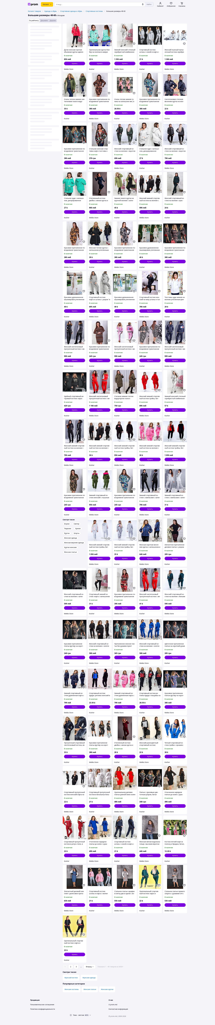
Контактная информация (118, 1009)
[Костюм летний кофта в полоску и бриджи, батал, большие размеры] (175, 827)
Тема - (78, 1015)
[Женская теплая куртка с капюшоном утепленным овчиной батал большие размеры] (100, 233)
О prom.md (113, 1004)
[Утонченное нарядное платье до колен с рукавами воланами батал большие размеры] (175, 778)
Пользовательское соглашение (42, 1004)
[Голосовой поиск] (143, 4)
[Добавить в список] (84, 44)
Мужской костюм (71, 978)
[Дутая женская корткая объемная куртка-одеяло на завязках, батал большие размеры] (74, 35)
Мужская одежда (89, 978)
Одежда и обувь (50, 11)
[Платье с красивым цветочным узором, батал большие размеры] (150, 778)
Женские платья (90, 989)
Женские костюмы (71, 989)
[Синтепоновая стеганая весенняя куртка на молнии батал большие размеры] (175, 85)
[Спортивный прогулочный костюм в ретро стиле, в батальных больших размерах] (74, 827)
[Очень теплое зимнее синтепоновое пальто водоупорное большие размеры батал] (74, 85)
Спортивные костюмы (94, 11)
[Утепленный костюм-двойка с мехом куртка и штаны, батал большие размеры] (100, 184)
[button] (74, 63)
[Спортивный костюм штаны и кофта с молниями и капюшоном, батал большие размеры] (100, 877)
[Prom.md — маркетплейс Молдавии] (33, 4)
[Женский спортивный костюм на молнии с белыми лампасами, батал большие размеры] (175, 580)
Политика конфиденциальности (42, 1009)
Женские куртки (107, 989)
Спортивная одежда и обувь (71, 11)
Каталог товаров (34, 11)
